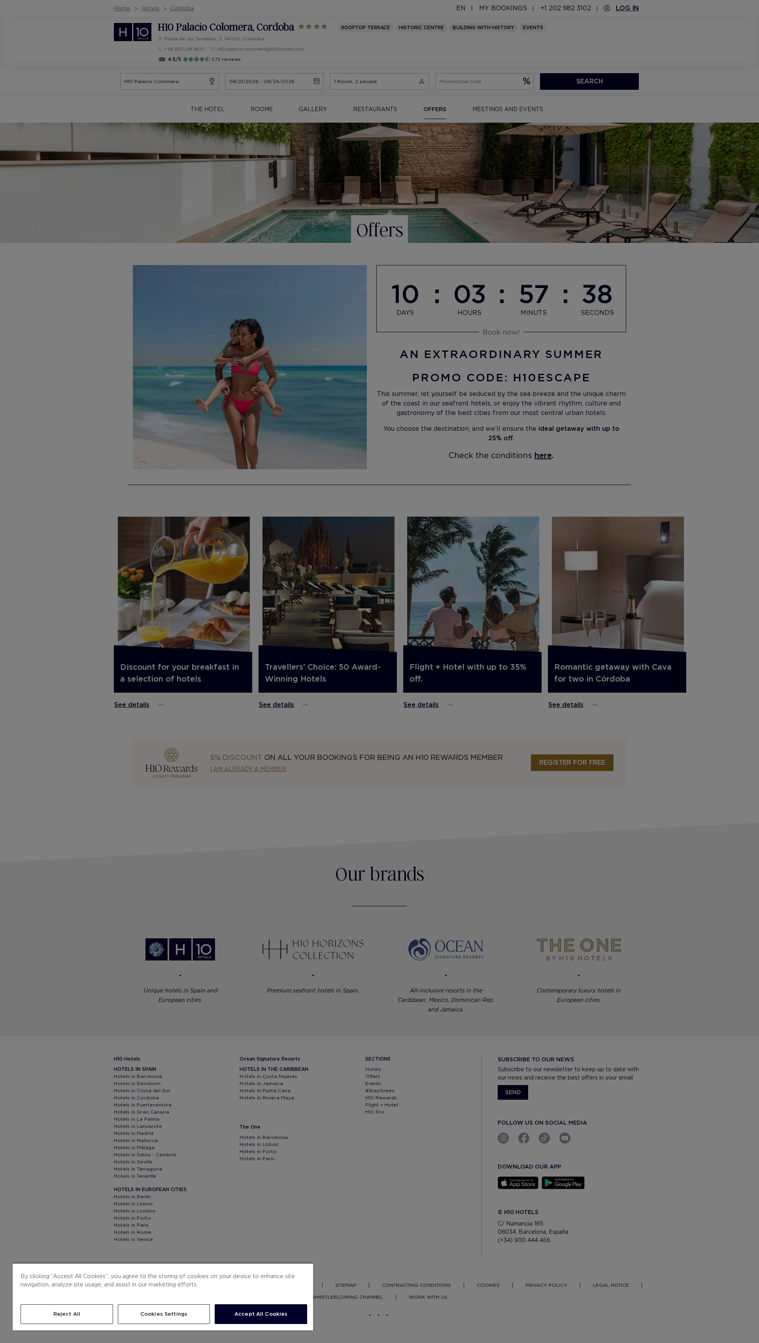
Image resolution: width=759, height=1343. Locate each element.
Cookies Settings (163, 1314)
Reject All (66, 1314)
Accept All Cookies (260, 1314)
